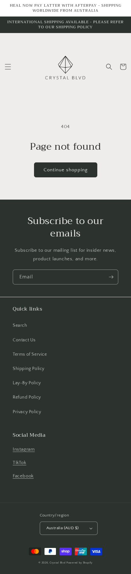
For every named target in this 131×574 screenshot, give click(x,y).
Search (20, 325)
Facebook (23, 476)
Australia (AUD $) (62, 528)
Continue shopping (66, 170)
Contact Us (24, 340)
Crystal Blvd (58, 562)
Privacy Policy (27, 411)
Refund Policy (27, 397)
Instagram (24, 449)
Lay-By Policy (27, 383)
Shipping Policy (29, 368)
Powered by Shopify (79, 562)
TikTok (19, 462)
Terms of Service (30, 354)
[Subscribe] (111, 277)
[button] (8, 67)
